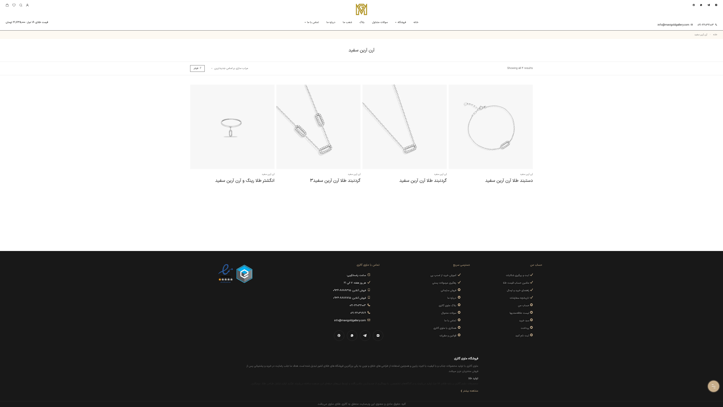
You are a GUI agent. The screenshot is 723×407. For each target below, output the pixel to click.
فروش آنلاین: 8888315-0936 (350, 290)
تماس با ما (313, 22)
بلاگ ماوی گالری (448, 306)
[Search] (21, 5)
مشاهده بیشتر (470, 391)
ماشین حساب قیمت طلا (516, 283)
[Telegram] (708, 5)
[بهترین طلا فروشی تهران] (225, 273)
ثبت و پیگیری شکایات (518, 275)
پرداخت (525, 328)
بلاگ (362, 22)
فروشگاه (402, 22)
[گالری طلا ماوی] (361, 9)
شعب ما (347, 22)
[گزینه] (531, 306)
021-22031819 (358, 313)
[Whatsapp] (701, 5)
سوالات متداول (380, 22)
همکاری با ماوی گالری (445, 328)
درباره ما (330, 22)
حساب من (523, 306)
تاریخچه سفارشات (520, 298)
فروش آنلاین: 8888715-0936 (350, 298)
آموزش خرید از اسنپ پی (444, 275)
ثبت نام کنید (522, 336)
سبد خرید (524, 321)
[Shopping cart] (7, 6)
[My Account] (27, 5)
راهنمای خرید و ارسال (518, 290)
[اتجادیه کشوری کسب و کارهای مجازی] (244, 273)
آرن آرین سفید (526, 174)
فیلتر (196, 68)
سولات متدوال (449, 313)
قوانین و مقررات (448, 336)
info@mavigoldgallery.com (673, 25)
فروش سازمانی (449, 290)
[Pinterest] (693, 5)
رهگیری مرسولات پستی (445, 283)
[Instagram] (716, 5)
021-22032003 (706, 25)
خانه (415, 22)
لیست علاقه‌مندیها (519, 313)
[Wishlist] (14, 6)
